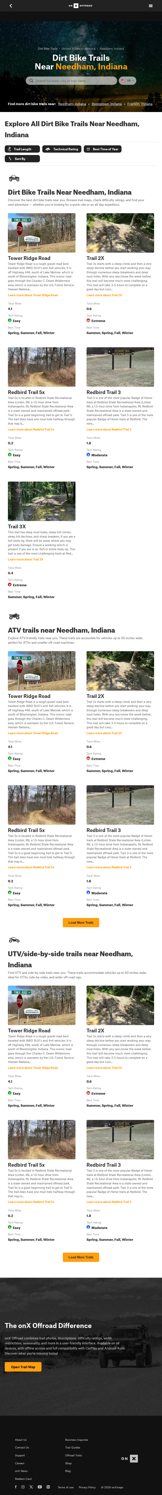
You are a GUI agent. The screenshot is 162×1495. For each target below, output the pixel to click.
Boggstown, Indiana (107, 104)
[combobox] (74, 81)
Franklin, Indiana (140, 104)
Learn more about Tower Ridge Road (42, 275)
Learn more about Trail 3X (42, 541)
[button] (22, 149)
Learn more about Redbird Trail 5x (42, 409)
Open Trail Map (23, 1367)
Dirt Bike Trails (47, 48)
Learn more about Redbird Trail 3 (120, 409)
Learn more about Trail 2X (120, 275)
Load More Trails (81, 922)
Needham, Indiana (72, 104)
